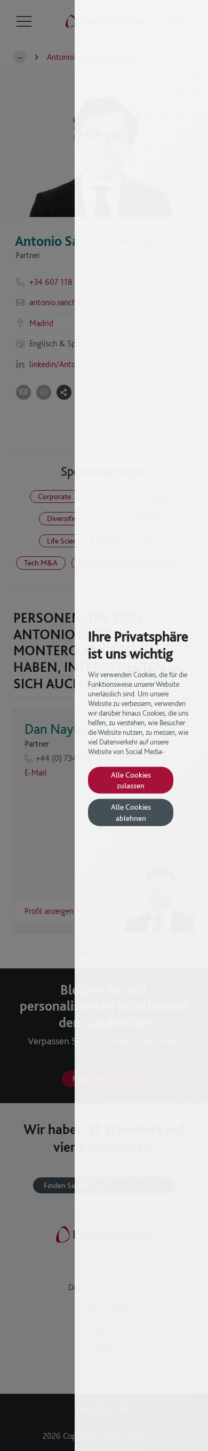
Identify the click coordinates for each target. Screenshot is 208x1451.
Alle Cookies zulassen (131, 779)
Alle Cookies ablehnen (131, 812)
